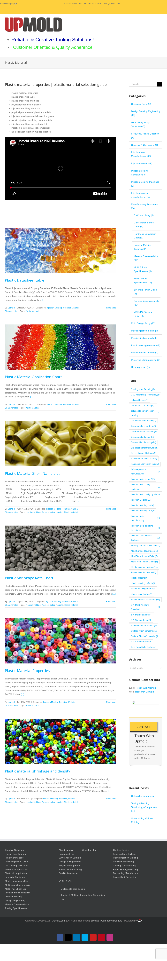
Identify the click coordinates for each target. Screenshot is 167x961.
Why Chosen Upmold (70, 857)
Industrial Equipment (15, 877)
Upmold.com (59, 920)
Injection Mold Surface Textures (145, 538)
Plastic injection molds (143, 572)
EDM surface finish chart (144, 458)
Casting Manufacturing (124, 865)
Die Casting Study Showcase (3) (140, 124)
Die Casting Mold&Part (16, 865)
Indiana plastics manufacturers (145, 471)
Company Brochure (112, 920)
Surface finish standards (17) (146, 303)
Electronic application (16, 873)
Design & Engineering (70, 861)
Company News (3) (141, 104)
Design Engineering (15, 900)
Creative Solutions (14, 850)
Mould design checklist (16, 881)
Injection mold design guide (145, 494)
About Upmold (66, 850)
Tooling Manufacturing (70, 869)
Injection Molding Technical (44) (142, 247)
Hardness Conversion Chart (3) (145, 236)
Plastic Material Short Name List (60, 444)
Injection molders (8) (141, 163)
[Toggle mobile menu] (160, 19)
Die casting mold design (143, 453)
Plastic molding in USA (143, 589)
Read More (111, 308)
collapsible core (139, 400)
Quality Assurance (68, 873)
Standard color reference (144, 625)
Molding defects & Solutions (145, 545)
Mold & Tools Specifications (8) (143, 269)
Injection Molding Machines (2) (145, 184)
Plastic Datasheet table (60, 250)
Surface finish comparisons (145, 631)
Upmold (11, 308)
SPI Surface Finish (141, 620)
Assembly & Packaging (125, 877)
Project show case (14, 857)
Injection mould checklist (17, 892)
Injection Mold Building (124, 854)
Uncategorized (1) (140, 367)
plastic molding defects (143, 583)
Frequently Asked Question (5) (145, 135)
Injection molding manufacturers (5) (140, 195)
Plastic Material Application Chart (60, 347)
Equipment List (66, 854)
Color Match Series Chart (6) (144, 224)
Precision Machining (123, 861)
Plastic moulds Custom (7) (144, 352)
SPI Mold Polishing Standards (145, 607)
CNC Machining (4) (144, 215)
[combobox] (60, 112)
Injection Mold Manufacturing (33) (141, 154)
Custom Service (121, 850)
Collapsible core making (143, 421)
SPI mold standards (141, 615)
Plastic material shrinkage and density (60, 741)
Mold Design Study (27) (143, 323)
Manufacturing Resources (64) (144, 206)
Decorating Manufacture (125, 873)
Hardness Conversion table (145, 464)
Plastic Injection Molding (125, 857)
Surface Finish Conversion (144, 636)
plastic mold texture (141, 594)
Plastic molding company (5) (145, 345)
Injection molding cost (142, 505)
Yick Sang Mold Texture (143, 647)
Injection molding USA (142, 511)
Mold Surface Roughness (144, 551)
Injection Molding (33, 512)
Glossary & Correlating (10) (145, 145)
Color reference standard (144, 432)
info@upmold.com (112, 3)
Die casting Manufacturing (144, 448)
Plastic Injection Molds (16, 861)
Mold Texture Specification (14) (143, 280)
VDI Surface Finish (141, 642)
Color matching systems (143, 426)
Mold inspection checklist (17, 885)
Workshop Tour (89, 850)
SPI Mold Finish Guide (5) (145, 291)
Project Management (69, 865)
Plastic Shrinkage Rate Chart (60, 548)
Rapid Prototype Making (125, 869)
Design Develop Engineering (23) (145, 113)
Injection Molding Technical (59, 308)
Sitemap (95, 920)
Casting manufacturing (143, 389)
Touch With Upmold (146, 687)
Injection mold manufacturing (145, 518)
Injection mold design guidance (145, 486)
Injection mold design (143, 479)
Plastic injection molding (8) (145, 330)
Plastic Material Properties (60, 641)
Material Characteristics (17, 904)
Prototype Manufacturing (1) (145, 360)
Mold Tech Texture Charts (144, 562)
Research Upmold (144, 691)
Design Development (15, 854)
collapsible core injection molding (145, 413)
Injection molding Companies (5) (140, 172)
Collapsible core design (143, 405)
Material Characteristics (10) (146, 258)
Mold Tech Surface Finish (144, 556)
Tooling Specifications (16, 908)
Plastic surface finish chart (145, 600)
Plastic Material (32, 311)
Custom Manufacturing (143, 442)
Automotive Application (16, 869)
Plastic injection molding (52, 512)
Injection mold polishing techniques (145, 528)
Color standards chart (142, 437)
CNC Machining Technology (145, 395)
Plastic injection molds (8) (144, 338)
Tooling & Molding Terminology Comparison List (144, 807)
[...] (43, 300)
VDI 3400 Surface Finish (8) (143, 314)
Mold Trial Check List (15, 889)
